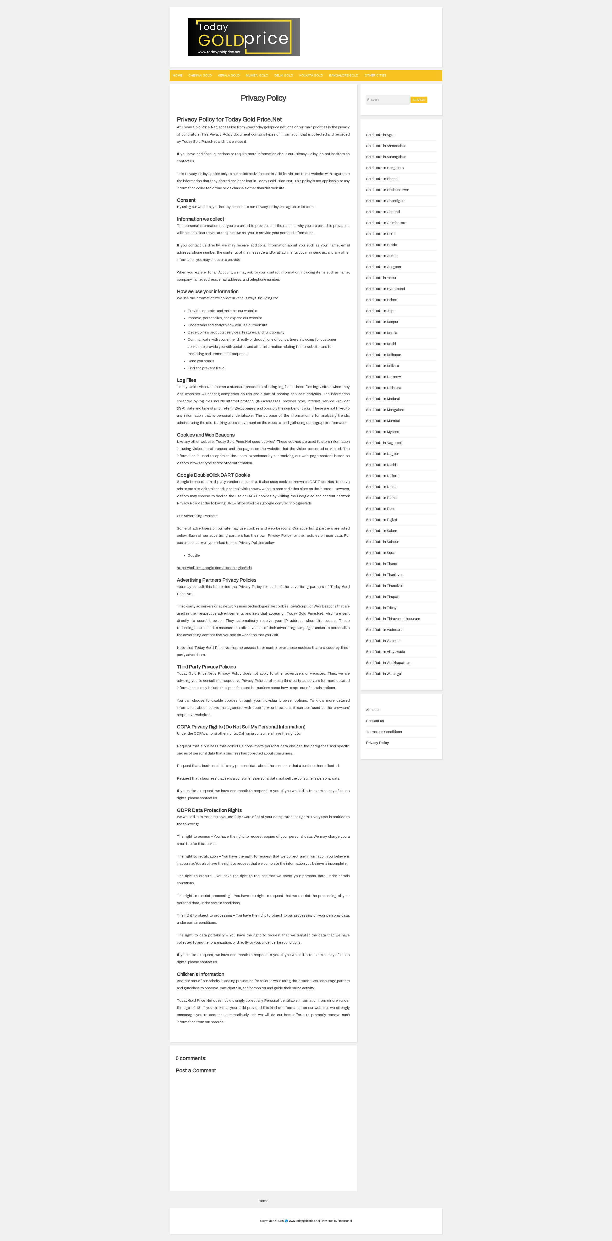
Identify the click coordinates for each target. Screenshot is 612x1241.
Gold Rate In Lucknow (383, 377)
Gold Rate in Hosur (381, 278)
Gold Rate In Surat (381, 553)
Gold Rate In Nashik (382, 465)
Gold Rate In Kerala (381, 333)
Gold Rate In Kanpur (382, 322)
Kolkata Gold (311, 75)
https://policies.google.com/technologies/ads (214, 568)
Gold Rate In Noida (381, 487)
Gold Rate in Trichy (381, 608)
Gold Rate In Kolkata (382, 366)
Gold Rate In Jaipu (380, 311)
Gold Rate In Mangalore (385, 410)
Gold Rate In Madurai (383, 399)
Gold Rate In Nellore (382, 476)
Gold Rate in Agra (380, 135)
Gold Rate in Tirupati (382, 597)
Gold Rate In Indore (381, 300)
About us (373, 710)
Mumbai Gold (257, 75)
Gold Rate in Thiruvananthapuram (393, 619)
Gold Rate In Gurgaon (383, 267)
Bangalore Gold (343, 75)
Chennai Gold (200, 75)
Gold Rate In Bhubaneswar (387, 190)
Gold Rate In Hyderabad (385, 289)
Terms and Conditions (384, 732)
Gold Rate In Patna (381, 498)
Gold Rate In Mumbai (383, 421)
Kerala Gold (229, 75)
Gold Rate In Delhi (380, 234)
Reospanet (345, 1221)
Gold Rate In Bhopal (382, 179)
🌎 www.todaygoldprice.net (302, 1221)
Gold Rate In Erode (381, 245)
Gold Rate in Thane (381, 564)
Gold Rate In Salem (381, 531)
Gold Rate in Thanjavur (384, 575)
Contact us (375, 721)
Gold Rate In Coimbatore (386, 223)
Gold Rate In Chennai (383, 212)
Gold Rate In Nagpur (382, 454)
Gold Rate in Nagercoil (384, 443)
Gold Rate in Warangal (384, 674)
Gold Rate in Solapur (382, 542)
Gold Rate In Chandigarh (385, 201)
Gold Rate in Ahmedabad (386, 146)
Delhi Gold (283, 75)
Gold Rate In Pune (380, 509)
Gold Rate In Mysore (382, 432)
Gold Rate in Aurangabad (386, 157)
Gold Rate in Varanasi (383, 641)
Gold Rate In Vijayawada (385, 652)
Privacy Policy (263, 98)
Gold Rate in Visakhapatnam (388, 663)
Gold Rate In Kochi (381, 344)
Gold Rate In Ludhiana (383, 388)
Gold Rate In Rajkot (381, 520)
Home (177, 75)
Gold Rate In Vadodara (384, 630)
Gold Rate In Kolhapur (383, 355)
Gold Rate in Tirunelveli (384, 586)
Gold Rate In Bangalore (385, 168)
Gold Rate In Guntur (382, 256)
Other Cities (375, 75)
